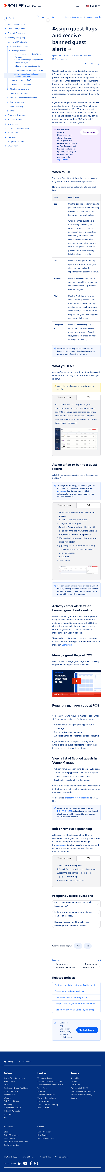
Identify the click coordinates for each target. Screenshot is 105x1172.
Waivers (7, 1098)
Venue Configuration (16, 28)
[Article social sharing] (92, 64)
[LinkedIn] (20, 1163)
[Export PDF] (98, 64)
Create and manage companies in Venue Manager (28, 61)
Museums (41, 1091)
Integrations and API (12, 1107)
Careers (74, 1081)
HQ (5, 1117)
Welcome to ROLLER (16, 24)
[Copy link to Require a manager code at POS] (56, 710)
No (88, 945)
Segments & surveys (19, 93)
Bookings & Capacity (16, 37)
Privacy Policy (45, 1156)
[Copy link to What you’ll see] (79, 366)
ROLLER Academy (11, 1135)
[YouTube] (25, 1163)
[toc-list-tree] (86, 64)
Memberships (10, 1094)
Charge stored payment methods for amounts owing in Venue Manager (76, 1003)
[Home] (22, 6)
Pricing (10, 1061)
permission (61, 491)
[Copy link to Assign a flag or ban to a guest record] (66, 469)
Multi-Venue (13, 132)
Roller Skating (43, 1107)
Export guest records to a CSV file (28, 70)
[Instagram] (36, 1163)
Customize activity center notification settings (76, 985)
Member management (19, 89)
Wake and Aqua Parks (46, 1098)
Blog (6, 1131)
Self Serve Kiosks (11, 1101)
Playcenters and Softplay (47, 1104)
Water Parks (42, 1088)
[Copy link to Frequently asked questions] (97, 896)
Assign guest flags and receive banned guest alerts (27, 75)
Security (74, 1098)
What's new (13, 146)
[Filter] (43, 18)
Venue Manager (64, 397)
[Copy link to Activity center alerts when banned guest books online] (96, 610)
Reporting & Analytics (17, 115)
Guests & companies (19, 46)
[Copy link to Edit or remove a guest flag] (96, 829)
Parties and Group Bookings (16, 1088)
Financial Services (15, 119)
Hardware (12, 137)
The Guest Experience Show (16, 1141)
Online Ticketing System (14, 1078)
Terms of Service (28, 1156)
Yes (78, 945)
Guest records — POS (21, 80)
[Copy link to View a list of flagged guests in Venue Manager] (80, 763)
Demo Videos (10, 1138)
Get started (25, 1061)
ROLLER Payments (12, 1111)
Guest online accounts (21, 84)
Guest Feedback (11, 1091)
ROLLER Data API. (64, 811)
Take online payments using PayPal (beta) (74, 1009)
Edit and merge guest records (27, 66)
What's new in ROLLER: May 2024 (71, 997)
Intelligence (13, 124)
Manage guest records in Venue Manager (28, 55)
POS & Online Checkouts (18, 128)
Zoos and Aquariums (46, 1094)
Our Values (75, 1084)
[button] (21, 18)
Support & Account (16, 141)
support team (62, 159)
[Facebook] (31, 1163)
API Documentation (45, 1138)
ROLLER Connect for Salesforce (23, 97)
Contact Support (87, 1030)
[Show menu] (77, 6)
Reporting (8, 1104)
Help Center (42, 1135)
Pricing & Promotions (17, 33)
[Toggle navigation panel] (47, 20)
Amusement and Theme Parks (50, 1084)
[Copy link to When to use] (75, 172)
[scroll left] (57, 17)
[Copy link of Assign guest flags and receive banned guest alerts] (69, 49)
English (93, 5)
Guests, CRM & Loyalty (17, 42)
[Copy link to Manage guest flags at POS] (96, 655)
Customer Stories (11, 1145)
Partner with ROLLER (79, 1088)
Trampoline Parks (44, 1078)
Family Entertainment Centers (49, 1081)
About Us (75, 1078)
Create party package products (69, 991)
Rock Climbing (43, 1101)
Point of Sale (9, 1081)
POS (88, 397)
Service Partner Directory (81, 1094)
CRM (6, 1084)
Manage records (19, 50)
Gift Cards (8, 1114)
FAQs (12, 111)
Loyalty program (17, 102)
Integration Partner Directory (83, 1091)
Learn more (91, 133)
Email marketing (16, 106)
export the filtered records (77, 797)
